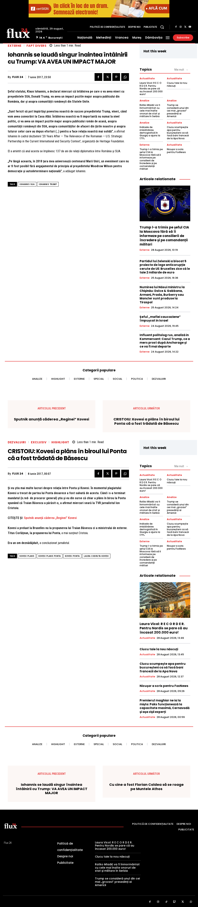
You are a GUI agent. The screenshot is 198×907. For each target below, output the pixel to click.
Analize (144, 100)
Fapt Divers (36, 45)
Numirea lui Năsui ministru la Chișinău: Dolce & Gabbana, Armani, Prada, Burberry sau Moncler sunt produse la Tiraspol (162, 294)
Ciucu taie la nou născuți (177, 84)
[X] (185, 27)
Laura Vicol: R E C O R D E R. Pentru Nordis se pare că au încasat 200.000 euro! (151, 88)
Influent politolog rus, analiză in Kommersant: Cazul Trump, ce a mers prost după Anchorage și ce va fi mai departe (165, 340)
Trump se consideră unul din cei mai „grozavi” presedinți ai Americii (178, 110)
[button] (162, 27)
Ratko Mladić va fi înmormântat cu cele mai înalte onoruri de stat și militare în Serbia (150, 110)
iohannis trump (48, 184)
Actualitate (147, 78)
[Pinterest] (116, 77)
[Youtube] (190, 27)
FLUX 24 (17, 77)
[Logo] (18, 33)
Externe (14, 45)
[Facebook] (176, 27)
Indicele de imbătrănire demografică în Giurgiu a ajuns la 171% (150, 132)
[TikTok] (166, 902)
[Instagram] (180, 27)
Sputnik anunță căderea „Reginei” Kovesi (51, 419)
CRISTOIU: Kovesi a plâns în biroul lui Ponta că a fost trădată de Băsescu (146, 421)
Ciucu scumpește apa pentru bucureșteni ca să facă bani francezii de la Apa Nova (178, 132)
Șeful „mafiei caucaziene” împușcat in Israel (160, 319)
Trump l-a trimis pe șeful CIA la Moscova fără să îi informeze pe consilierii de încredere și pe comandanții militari (151, 159)
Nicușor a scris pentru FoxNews (176, 151)
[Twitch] (175, 902)
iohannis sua (27, 184)
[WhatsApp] (125, 77)
